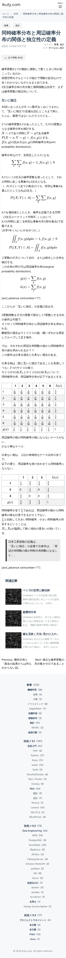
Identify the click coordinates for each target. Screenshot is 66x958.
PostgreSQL (37, 840)
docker (37, 887)
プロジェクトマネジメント (35, 920)
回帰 (37, 694)
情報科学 (35, 718)
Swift (37, 769)
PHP (37, 750)
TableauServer (37, 859)
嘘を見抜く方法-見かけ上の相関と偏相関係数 (41, 635)
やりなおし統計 (56, 47)
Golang (37, 783)
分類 (37, 699)
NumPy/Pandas (37, 774)
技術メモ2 (33, 825)
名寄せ (35, 901)
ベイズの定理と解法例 (36, 590)
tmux (35, 939)
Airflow (37, 854)
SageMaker (37, 708)
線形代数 (35, 732)
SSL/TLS (37, 812)
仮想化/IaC (35, 882)
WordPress (37, 817)
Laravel (37, 807)
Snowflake (37, 845)
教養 (16, 13)
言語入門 (35, 746)
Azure (37, 878)
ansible (37, 892)
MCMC (38, 727)
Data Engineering (35, 830)
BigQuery (37, 849)
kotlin (37, 765)
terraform (37, 896)
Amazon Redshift (37, 863)
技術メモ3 (33, 915)
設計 (37, 798)
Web (35, 788)
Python (37, 755)
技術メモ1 (33, 741)
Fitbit (35, 934)
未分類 (35, 924)
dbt (37, 873)
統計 (62, 44)
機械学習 (35, 689)
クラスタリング (38, 704)
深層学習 (35, 713)
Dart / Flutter (37, 779)
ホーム (5, 13)
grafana (37, 868)
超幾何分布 (29, 612)
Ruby (37, 760)
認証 (37, 793)
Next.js (37, 802)
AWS (37, 835)
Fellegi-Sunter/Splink (37, 906)
